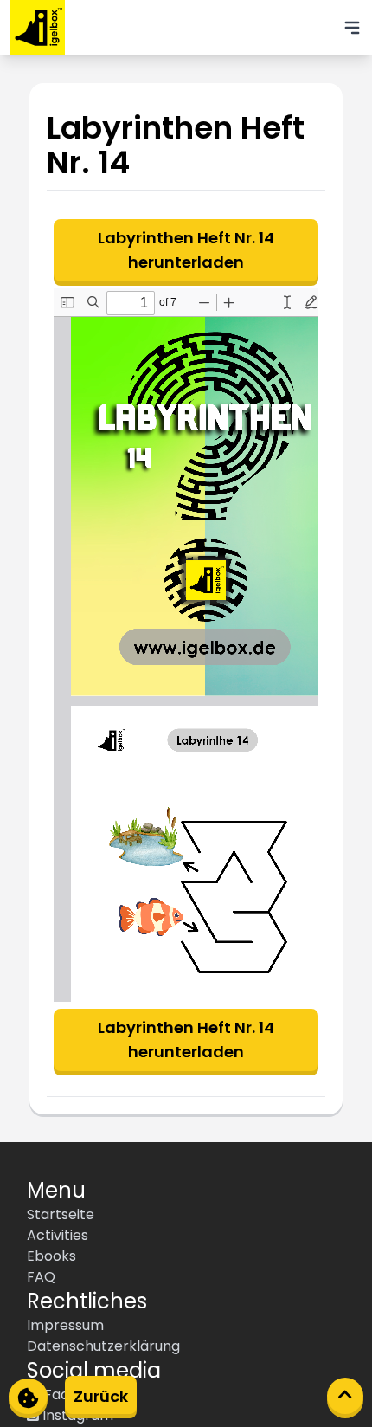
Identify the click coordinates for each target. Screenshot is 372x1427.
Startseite (60, 1214)
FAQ (41, 1277)
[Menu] (352, 27)
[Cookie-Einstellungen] (28, 1396)
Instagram (76, 1415)
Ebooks (51, 1256)
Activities (57, 1235)
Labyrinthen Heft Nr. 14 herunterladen (186, 250)
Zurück (101, 1396)
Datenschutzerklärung (103, 1346)
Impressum (65, 1325)
